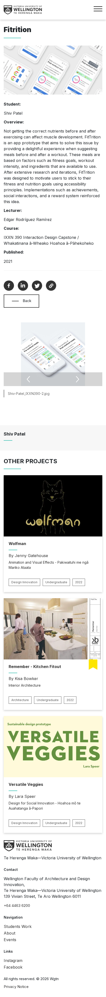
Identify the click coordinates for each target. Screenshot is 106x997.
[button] (15, 301)
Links (8, 951)
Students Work (18, 926)
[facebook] (9, 285)
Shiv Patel (14, 434)
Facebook (13, 967)
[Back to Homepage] (23, 9)
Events (10, 939)
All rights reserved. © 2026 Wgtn (31, 978)
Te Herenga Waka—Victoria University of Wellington (52, 857)
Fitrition (17, 30)
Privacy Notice (16, 986)
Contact (11, 869)
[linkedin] (23, 285)
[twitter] (37, 285)
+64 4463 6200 (17, 905)
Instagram (13, 960)
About (9, 933)
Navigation (13, 917)
